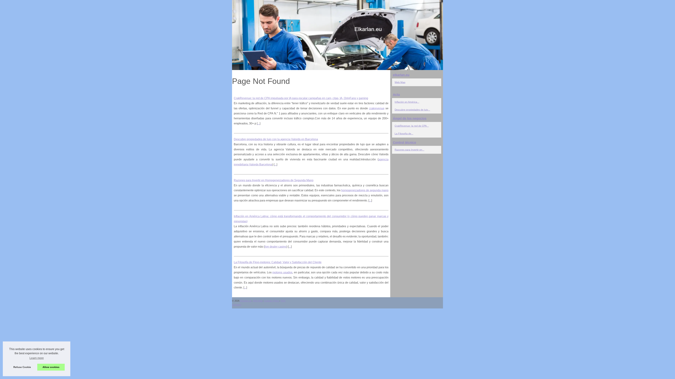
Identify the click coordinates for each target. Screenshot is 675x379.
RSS (283, 301)
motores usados (282, 272)
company (236, 304)
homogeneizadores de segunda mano (364, 190)
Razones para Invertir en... (409, 149)
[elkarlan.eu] (337, 35)
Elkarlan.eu (246, 301)
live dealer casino (276, 246)
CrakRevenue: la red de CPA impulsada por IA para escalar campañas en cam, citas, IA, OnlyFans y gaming (301, 98)
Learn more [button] (37, 358)
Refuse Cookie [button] (22, 367)
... (259, 123)
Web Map (400, 82)
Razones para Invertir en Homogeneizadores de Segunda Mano (273, 180)
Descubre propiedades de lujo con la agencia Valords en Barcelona (276, 139)
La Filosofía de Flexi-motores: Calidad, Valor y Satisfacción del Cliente (278, 262)
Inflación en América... (407, 102)
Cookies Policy (271, 301)
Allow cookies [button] (51, 367)
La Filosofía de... (404, 133)
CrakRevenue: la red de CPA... (412, 125)
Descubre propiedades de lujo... (412, 109)
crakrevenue (376, 108)
